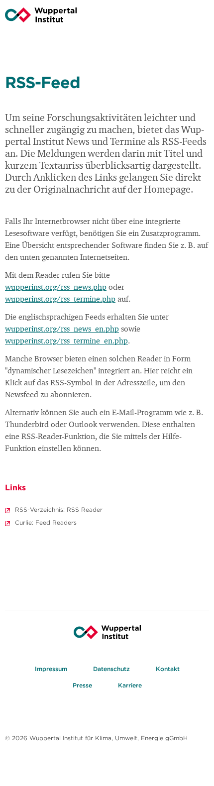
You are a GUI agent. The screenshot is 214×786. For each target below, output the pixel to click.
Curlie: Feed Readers (46, 522)
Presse (82, 685)
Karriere (130, 685)
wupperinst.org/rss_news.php (56, 288)
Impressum (51, 669)
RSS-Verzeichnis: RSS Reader (59, 509)
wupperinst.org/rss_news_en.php (62, 330)
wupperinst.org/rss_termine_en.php (66, 341)
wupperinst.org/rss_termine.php (60, 300)
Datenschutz (111, 669)
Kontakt (168, 669)
